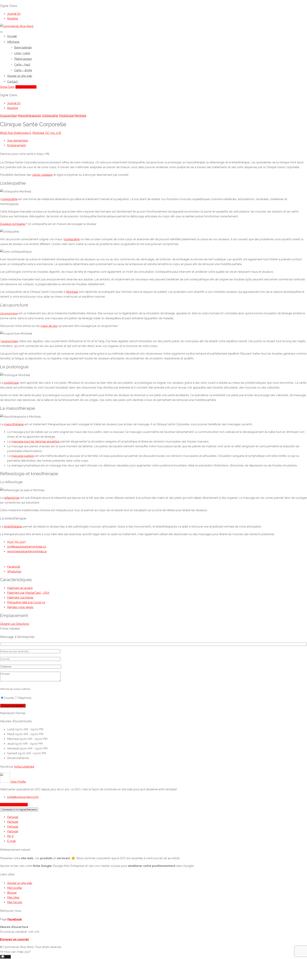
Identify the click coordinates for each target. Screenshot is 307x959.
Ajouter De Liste (25, 87)
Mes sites (13, 897)
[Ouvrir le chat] (5, 957)
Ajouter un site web (19, 76)
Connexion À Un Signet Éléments (19, 809)
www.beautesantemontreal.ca (27, 551)
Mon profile (14, 888)
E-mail (11, 841)
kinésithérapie (13, 526)
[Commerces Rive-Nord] (16, 26)
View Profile (18, 781)
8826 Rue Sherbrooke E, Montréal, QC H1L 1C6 (30, 133)
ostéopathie (9, 199)
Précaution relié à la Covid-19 (26, 602)
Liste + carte (22, 53)
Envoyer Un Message (14, 804)
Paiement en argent (20, 588)
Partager (12, 817)
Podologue (66, 115)
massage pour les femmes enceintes (35, 441)
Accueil (12, 36)
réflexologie (11, 497)
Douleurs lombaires (12, 224)
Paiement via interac (20, 597)
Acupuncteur (8, 115)
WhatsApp (14, 571)
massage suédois (22, 456)
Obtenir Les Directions (14, 624)
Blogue (12, 892)
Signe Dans (7, 87)
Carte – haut (22, 64)
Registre (12, 18)
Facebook (13, 566)
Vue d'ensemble (17, 140)
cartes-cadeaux (42, 174)
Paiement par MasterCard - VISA (28, 592)
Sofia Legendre (24, 766)
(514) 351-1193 (16, 542)
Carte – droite (23, 70)
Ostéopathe (50, 115)
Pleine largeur (23, 59)
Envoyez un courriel (14, 939)
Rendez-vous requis (20, 607)
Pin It (10, 836)
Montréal (80, 115)
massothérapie (14, 424)
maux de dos (49, 326)
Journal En (14, 13)
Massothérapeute (29, 115)
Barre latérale (23, 47)
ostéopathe (72, 239)
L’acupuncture (9, 313)
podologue (11, 382)
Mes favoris (14, 902)
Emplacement (16, 145)
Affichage (13, 42)
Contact (12, 81)
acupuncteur (10, 341)
